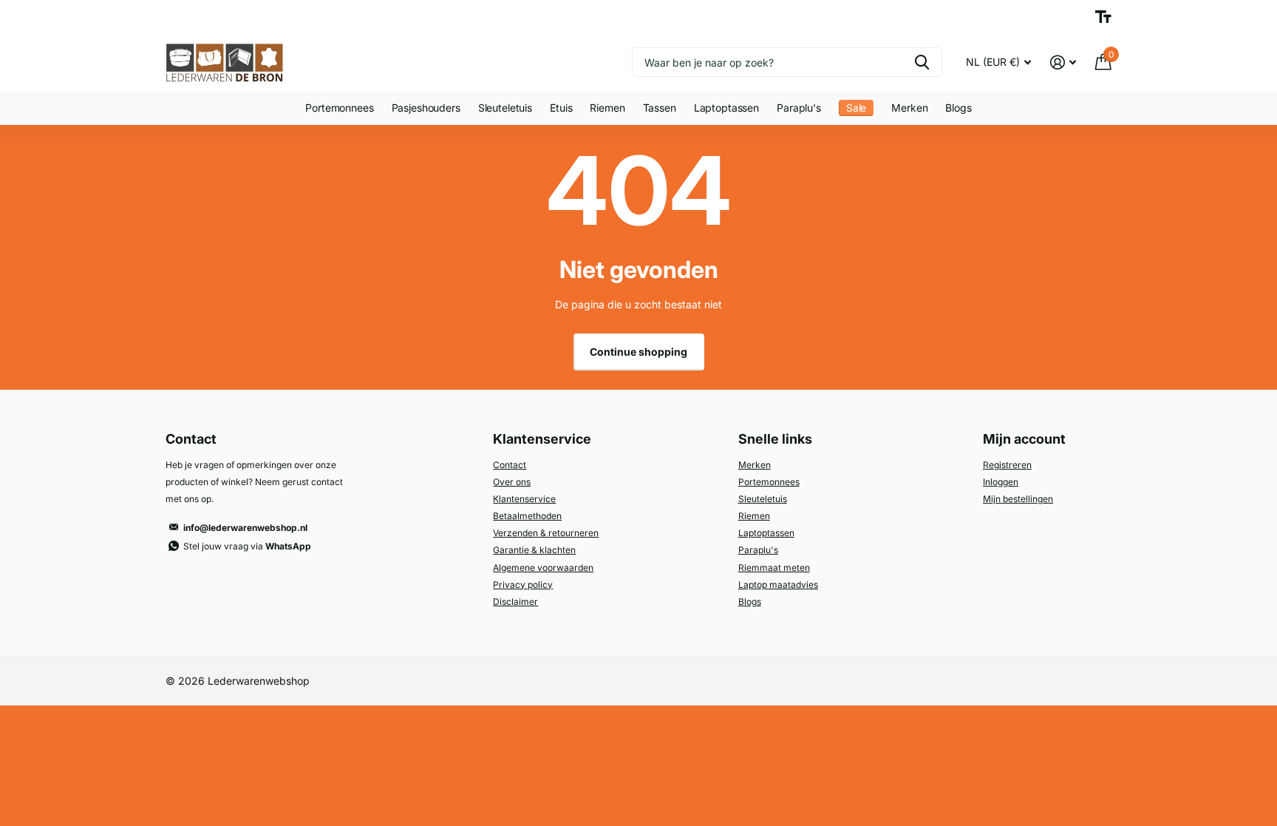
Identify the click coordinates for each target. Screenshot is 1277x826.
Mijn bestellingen (1018, 498)
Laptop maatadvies (778, 584)
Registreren (1007, 464)
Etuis (561, 107)
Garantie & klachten (534, 549)
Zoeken (922, 62)
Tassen (659, 107)
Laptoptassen (726, 107)
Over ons (512, 481)
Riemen (607, 107)
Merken (909, 107)
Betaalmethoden (527, 515)
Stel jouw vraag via (247, 546)
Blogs (958, 107)
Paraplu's (799, 107)
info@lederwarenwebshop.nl (245, 527)
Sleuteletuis (505, 107)
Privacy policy (523, 584)
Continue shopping (638, 351)
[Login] (1063, 62)
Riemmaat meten (774, 567)
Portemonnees (339, 107)
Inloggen (1000, 481)
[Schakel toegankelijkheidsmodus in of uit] (1103, 17)
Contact (509, 464)
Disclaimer (515, 601)
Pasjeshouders (426, 107)
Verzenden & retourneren (546, 532)
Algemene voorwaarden (543, 567)
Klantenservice (524, 498)
